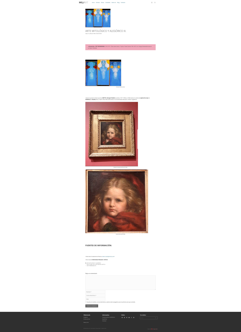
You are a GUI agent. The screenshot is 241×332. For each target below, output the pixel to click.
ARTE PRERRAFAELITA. (91, 265)
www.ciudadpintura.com (108, 256)
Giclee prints (86, 319)
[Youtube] (129, 318)
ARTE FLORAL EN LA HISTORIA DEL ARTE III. (96, 264)
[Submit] (155, 318)
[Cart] (152, 2)
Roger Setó (155, 329)
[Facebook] (122, 318)
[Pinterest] (124, 318)
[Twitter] (127, 318)
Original (85, 317)
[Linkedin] (134, 318)
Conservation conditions (108, 317)
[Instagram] (131, 318)
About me (86, 322)
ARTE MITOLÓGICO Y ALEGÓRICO (94, 263)
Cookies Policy (103, 328)
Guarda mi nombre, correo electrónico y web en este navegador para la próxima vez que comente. (111, 302)
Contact (104, 321)
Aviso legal (93, 328)
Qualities (104, 319)
